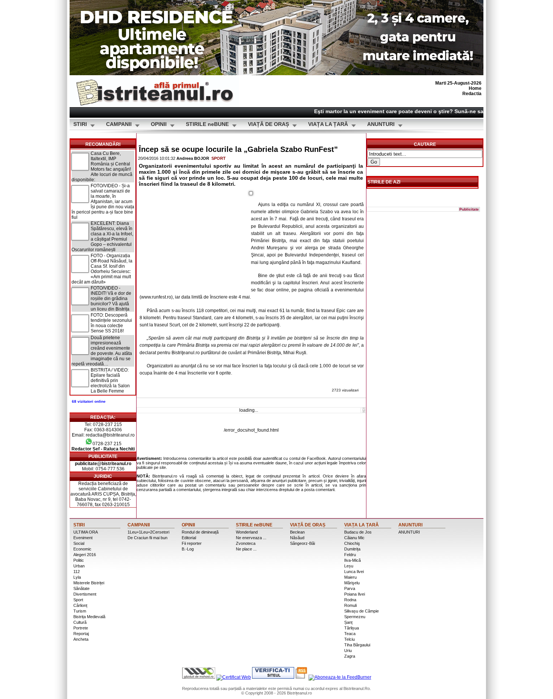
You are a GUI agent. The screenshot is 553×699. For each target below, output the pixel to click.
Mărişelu (352, 583)
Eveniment (83, 537)
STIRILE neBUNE (207, 124)
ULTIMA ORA (85, 532)
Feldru (350, 554)
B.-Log (188, 549)
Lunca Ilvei (354, 571)
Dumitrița (352, 549)
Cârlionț (80, 605)
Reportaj (81, 633)
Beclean (297, 532)
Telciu (349, 639)
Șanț (348, 622)
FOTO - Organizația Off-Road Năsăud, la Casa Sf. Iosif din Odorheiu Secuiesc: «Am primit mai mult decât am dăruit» (101, 269)
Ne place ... (246, 549)
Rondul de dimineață (200, 532)
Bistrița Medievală (89, 616)
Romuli (350, 605)
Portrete (80, 628)
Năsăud (297, 537)
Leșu (348, 566)
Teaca (350, 633)
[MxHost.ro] (198, 677)
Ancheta (80, 639)
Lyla (77, 577)
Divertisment (84, 594)
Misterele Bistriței (88, 583)
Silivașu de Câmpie (361, 611)
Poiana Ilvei (354, 594)
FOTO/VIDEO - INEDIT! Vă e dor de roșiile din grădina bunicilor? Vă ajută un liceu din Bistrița (111, 298)
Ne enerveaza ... (251, 537)
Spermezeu (354, 616)
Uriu (348, 650)
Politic (78, 560)
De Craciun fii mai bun (147, 537)
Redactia (472, 93)
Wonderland (247, 532)
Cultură (80, 622)
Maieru (350, 577)
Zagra (349, 656)
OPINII (159, 124)
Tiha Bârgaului (357, 645)
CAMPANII (119, 124)
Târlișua (351, 628)
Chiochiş (352, 543)
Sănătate (81, 588)
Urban (79, 566)
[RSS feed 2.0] (301, 677)
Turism (79, 611)
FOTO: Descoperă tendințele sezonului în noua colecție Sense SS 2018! (111, 323)
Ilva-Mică (352, 560)
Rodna (350, 599)
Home (475, 88)
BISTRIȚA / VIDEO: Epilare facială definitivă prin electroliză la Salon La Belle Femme (110, 380)
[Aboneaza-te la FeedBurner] (339, 677)
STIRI (80, 124)
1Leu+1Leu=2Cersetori (148, 532)
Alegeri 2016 (84, 554)
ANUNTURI (381, 124)
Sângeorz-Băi (302, 543)
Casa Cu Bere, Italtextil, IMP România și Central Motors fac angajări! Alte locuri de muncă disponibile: (101, 166)
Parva (349, 588)
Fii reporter (192, 543)
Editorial (189, 537)
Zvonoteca (245, 543)
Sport (218, 158)
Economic (82, 549)
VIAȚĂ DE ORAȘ (268, 124)
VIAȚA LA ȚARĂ (328, 124)
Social (78, 543)
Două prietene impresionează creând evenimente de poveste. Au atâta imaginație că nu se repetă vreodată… (101, 351)
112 (76, 571)
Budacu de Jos (358, 532)
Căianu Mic (354, 537)
